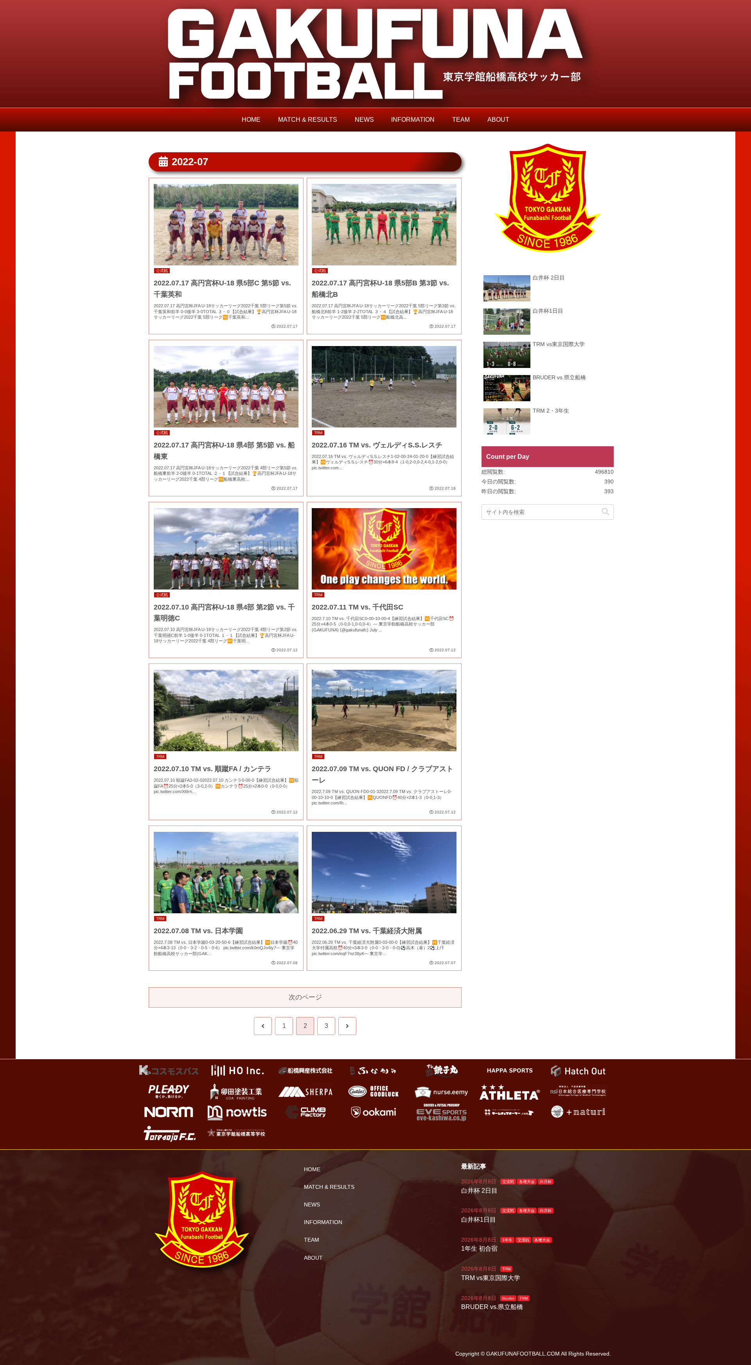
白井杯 (546, 1181)
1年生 (507, 1240)
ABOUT (313, 1258)
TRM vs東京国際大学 (490, 1278)
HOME (312, 1169)
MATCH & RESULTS (329, 1187)
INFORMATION (323, 1222)
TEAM (311, 1240)
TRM (506, 1269)
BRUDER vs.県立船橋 (492, 1307)
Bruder (508, 1298)
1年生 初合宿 (479, 1248)
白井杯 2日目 (479, 1190)
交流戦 (508, 1181)
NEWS (312, 1204)
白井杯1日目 (478, 1219)
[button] (605, 511)
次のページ (305, 997)
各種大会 (527, 1181)
